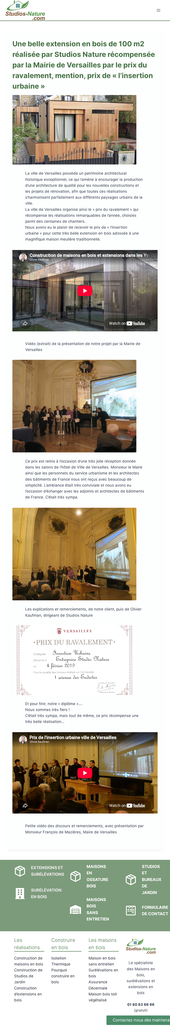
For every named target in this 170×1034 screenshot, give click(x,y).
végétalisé (98, 1000)
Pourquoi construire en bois (63, 976)
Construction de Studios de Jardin (28, 976)
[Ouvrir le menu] (158, 10)
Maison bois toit (103, 994)
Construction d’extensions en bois (28, 994)
